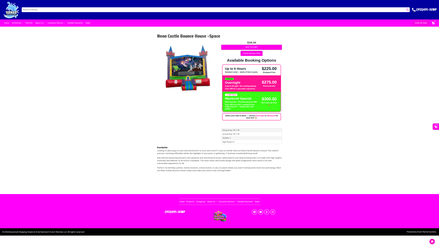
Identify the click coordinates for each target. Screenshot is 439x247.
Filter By (29, 23)
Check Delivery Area (251, 53)
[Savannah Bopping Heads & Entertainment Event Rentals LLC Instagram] (272, 212)
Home (6, 23)
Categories (200, 202)
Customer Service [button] (55, 23)
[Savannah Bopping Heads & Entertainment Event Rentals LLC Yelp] (266, 212)
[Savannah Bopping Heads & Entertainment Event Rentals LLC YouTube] (260, 212)
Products (190, 202)
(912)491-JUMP (175, 212)
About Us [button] (39, 23)
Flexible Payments (75, 23)
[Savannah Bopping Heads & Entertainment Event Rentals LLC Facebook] (254, 212)
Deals (88, 23)
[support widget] (432, 241)
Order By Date (421, 23)
